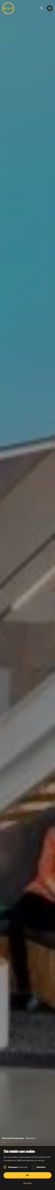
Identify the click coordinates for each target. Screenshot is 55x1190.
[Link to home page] (8, 8)
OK (27, 1175)
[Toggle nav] (50, 8)
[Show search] (42, 8)
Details (27, 1183)
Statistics (41, 1167)
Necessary (17, 1167)
